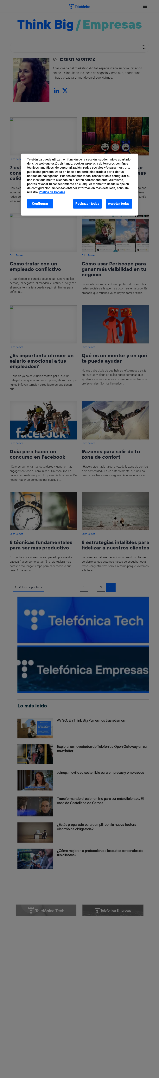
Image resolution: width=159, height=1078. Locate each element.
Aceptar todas (119, 204)
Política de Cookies (52, 192)
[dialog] (79, 185)
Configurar (40, 204)
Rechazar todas (87, 204)
